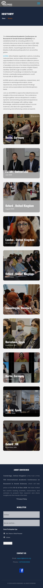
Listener (8, 537)
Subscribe (7, 543)
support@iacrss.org (24, 558)
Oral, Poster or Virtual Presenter (14, 533)
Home (3, 18)
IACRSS (5, 56)
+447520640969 (24, 562)
